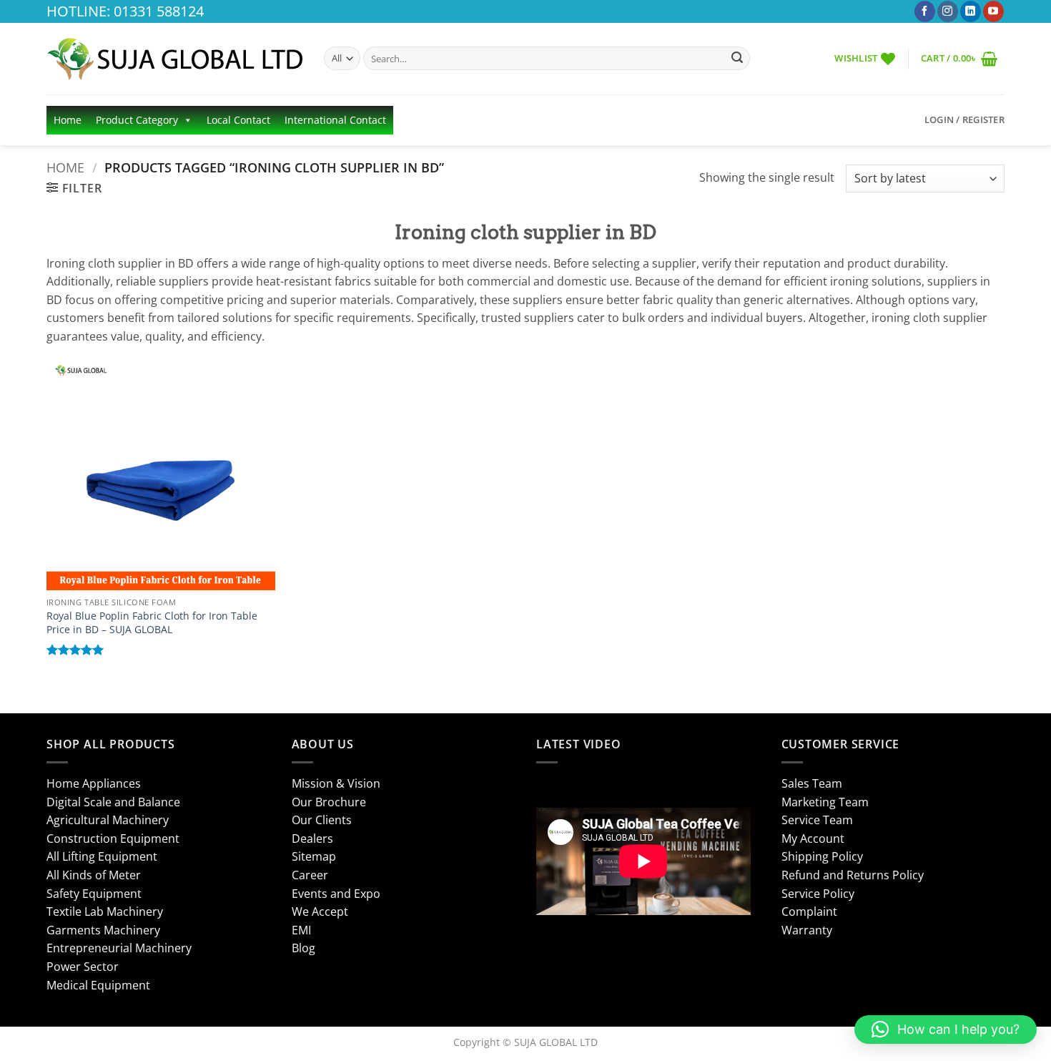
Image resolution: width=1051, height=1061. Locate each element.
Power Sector (82, 966)
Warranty (806, 930)
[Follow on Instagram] (947, 11)
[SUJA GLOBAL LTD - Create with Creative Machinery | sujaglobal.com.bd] (174, 58)
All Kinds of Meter (93, 875)
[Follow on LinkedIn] (970, 11)
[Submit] (737, 59)
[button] (959, 58)
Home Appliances (93, 783)
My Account (812, 838)
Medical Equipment (98, 985)
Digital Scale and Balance (113, 802)
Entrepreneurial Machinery (119, 948)
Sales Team (811, 783)
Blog (303, 948)
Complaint (809, 911)
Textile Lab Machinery (104, 911)
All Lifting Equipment (101, 856)
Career (310, 875)
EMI (301, 930)
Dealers (312, 838)
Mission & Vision (336, 783)
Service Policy (817, 893)
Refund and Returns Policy (852, 875)
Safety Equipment (94, 893)
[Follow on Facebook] (924, 11)
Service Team (817, 820)
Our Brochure (329, 802)
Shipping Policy (822, 856)
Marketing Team (825, 802)
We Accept (320, 911)
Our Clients (322, 820)
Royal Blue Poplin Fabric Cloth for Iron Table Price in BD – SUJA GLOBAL (151, 623)
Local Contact (238, 120)
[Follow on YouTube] (993, 11)
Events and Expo (336, 893)
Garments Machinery (103, 930)
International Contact (335, 120)
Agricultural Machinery (107, 820)
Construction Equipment (112, 838)
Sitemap (314, 856)
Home (68, 120)
